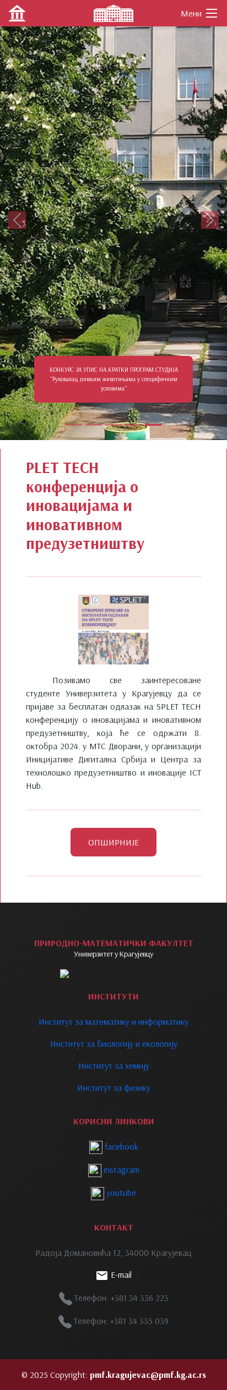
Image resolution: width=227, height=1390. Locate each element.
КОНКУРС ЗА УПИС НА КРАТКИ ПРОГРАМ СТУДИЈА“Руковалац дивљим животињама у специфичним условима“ (114, 379)
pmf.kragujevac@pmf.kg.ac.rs (148, 1374)
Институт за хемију (113, 1065)
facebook (120, 1146)
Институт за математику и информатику (113, 1021)
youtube (120, 1192)
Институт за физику (113, 1087)
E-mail (120, 1274)
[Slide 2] (93, 425)
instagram (120, 1169)
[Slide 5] (153, 425)
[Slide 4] (133, 425)
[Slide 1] (74, 425)
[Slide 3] (113, 425)
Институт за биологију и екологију (113, 1043)
